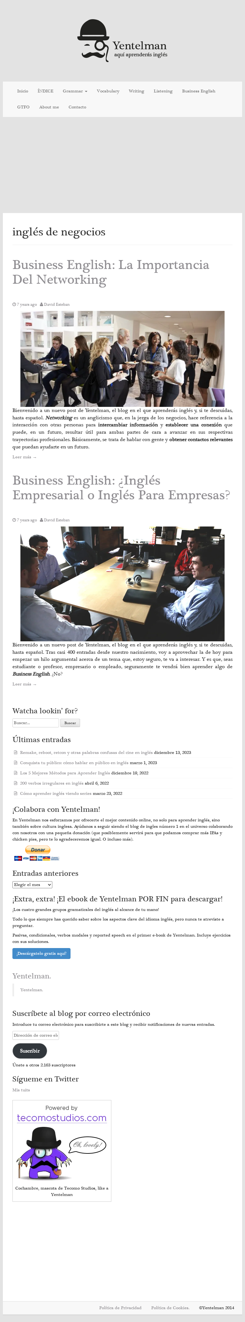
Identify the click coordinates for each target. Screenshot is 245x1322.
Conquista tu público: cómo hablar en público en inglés (74, 763)
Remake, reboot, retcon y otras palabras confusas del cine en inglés (86, 753)
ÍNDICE (45, 91)
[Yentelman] (122, 39)
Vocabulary (108, 91)
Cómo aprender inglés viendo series (56, 793)
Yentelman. (31, 976)
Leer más (24, 457)
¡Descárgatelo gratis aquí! (41, 953)
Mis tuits (21, 1090)
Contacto (77, 107)
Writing (136, 91)
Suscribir (30, 1050)
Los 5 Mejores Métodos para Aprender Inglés (65, 773)
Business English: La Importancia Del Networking (111, 272)
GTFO (23, 107)
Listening (163, 91)
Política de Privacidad (120, 1308)
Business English (198, 91)
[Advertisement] (122, 165)
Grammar (73, 91)
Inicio (22, 91)
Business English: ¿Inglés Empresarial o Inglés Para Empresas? (121, 487)
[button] (122, 359)
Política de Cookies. (170, 1308)
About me (49, 107)
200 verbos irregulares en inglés (52, 783)
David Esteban (57, 304)
